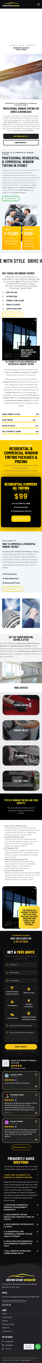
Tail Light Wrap (21, 781)
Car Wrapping (21, 755)
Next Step (28, 1360)
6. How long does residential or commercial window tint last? (18, 1243)
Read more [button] (9, 1113)
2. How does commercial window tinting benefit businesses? (16, 1207)
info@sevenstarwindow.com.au (14, 1301)
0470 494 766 (6, 1305)
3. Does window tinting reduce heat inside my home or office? (19, 1216)
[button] (21, 1176)
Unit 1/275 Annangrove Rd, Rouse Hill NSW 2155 (20, 1297)
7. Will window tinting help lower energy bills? (17, 1252)
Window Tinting (21, 730)
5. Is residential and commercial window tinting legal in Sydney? (18, 1233)
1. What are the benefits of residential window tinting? (18, 1176)
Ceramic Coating (21, 705)
